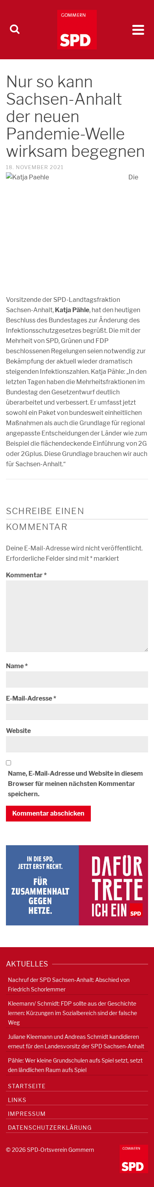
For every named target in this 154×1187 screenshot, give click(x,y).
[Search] (14, 29)
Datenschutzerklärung (50, 1127)
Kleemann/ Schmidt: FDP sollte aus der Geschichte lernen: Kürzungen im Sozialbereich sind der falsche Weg (72, 1013)
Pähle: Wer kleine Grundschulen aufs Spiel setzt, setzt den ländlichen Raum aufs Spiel (75, 1065)
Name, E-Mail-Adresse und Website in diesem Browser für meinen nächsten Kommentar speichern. (75, 784)
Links (17, 1100)
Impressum (27, 1113)
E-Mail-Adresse (31, 698)
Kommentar (26, 575)
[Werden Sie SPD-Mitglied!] (77, 885)
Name (17, 666)
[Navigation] (138, 29)
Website (18, 731)
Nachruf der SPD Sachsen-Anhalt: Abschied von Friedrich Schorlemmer (69, 984)
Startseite (27, 1086)
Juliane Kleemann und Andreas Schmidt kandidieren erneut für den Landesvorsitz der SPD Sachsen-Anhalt (76, 1041)
